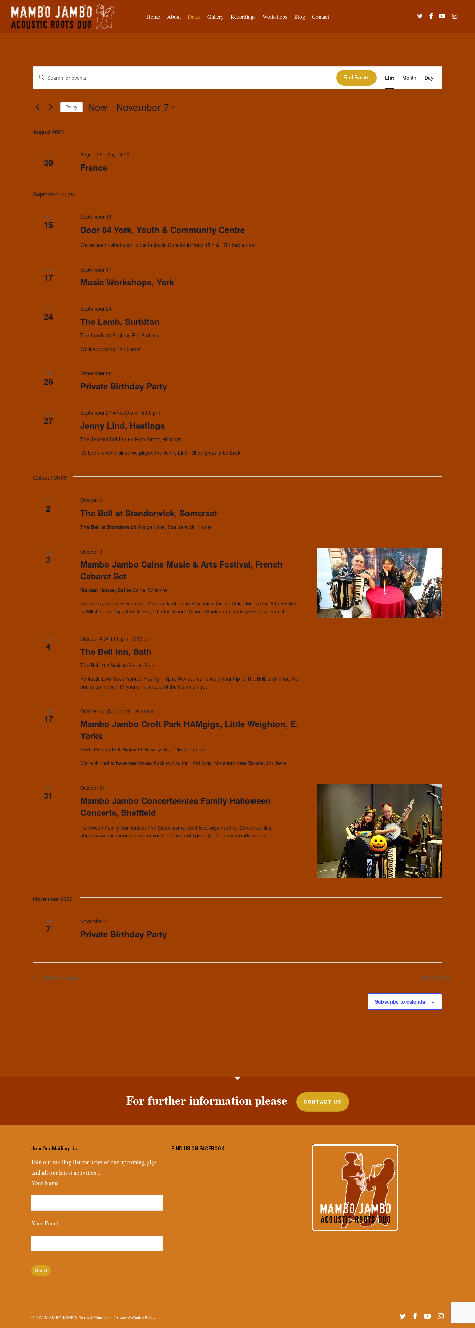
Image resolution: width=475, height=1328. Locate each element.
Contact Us (323, 1102)
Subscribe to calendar (401, 1001)
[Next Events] (51, 107)
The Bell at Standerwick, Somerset (148, 513)
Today (71, 107)
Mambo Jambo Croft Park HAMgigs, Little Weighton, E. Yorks (189, 729)
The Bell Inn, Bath (116, 651)
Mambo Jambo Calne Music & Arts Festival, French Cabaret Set (181, 570)
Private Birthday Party (123, 386)
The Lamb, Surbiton (120, 321)
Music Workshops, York (127, 282)
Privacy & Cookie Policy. (135, 1317)
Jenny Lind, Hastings (122, 425)
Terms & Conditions (95, 1317)
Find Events (356, 77)
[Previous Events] (37, 107)
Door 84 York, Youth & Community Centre (162, 229)
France (93, 167)
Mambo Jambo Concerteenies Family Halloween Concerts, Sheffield (175, 806)
